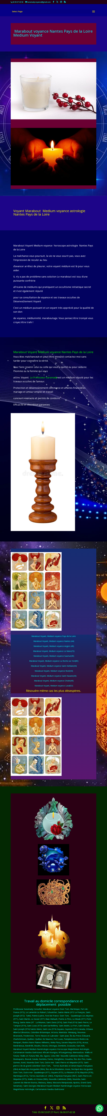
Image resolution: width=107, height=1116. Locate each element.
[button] (99, 1108)
